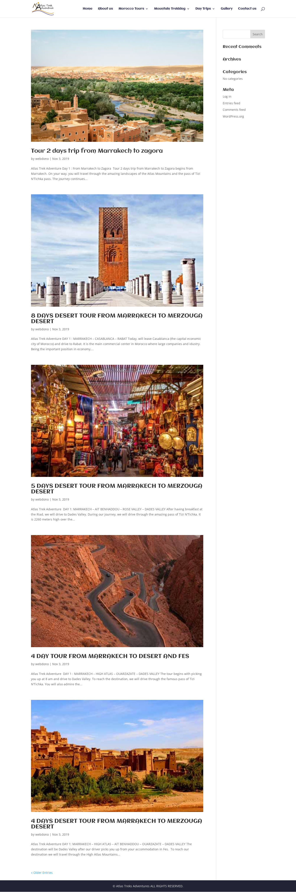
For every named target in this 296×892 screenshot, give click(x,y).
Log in (227, 96)
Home (87, 8)
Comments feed (234, 110)
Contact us (247, 8)
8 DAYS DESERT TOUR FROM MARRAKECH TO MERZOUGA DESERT (117, 319)
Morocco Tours (131, 8)
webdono (42, 159)
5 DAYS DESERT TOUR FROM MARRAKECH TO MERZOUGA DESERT (116, 489)
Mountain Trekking (169, 8)
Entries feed (231, 103)
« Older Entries (42, 873)
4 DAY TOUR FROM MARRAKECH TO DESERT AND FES (110, 656)
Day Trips (203, 8)
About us (105, 8)
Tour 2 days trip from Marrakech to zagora (97, 151)
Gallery (227, 8)
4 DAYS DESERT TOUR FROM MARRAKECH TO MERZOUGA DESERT (116, 824)
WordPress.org (233, 116)
